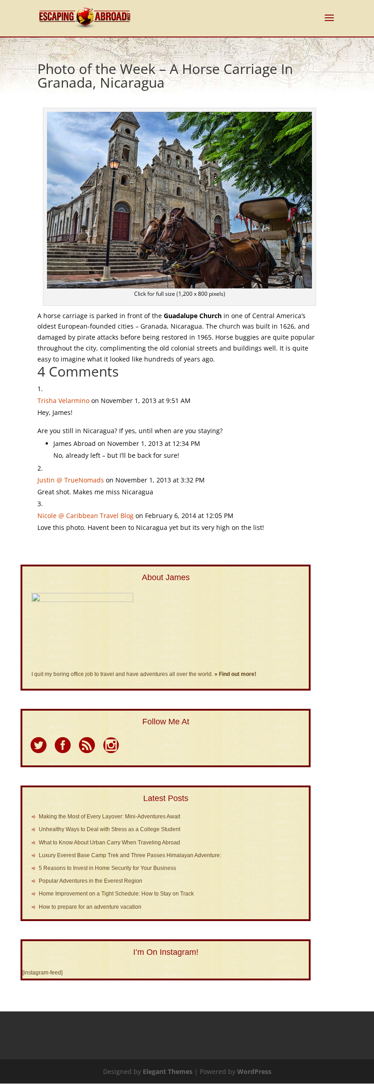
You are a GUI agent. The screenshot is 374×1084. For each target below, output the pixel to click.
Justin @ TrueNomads (70, 480)
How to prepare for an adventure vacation (90, 907)
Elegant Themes (167, 1071)
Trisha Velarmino (63, 400)
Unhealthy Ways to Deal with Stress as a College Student (109, 829)
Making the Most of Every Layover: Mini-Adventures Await (109, 816)
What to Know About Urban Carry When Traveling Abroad (109, 842)
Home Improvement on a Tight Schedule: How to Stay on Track (116, 893)
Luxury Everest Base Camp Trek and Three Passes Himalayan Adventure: (130, 855)
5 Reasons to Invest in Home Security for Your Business (107, 868)
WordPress (254, 1071)
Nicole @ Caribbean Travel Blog (85, 515)
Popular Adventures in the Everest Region (90, 881)
